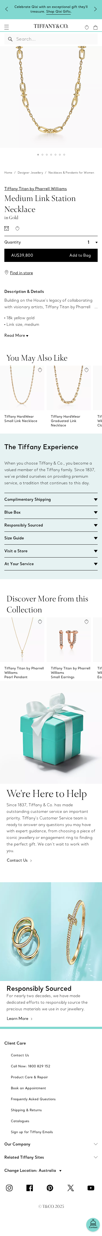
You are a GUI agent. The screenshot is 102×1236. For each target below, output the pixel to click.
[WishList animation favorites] (87, 27)
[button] (6, 27)
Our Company (17, 1144)
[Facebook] (30, 1188)
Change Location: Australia (30, 1170)
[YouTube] (92, 1188)
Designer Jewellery (30, 172)
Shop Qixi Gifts (58, 11)
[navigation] (6, 27)
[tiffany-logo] (50, 27)
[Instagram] (10, 1188)
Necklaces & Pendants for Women (71, 172)
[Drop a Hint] (6, 228)
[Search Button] (10, 38)
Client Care (15, 1043)
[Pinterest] (51, 1188)
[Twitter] (71, 1188)
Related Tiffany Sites (24, 1157)
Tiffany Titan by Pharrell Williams (35, 188)
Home (8, 172)
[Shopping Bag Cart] (95, 27)
